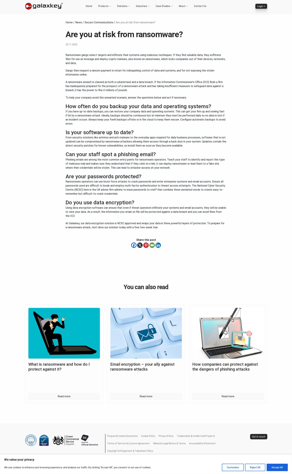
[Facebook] (134, 245)
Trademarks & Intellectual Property (196, 436)
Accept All (277, 467)
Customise (233, 467)
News (78, 22)
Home (69, 22)
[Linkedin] (158, 245)
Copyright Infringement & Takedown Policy (130, 450)
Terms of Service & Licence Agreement (128, 443)
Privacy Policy (166, 436)
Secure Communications (98, 22)
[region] (146, 464)
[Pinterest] (146, 245)
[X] (140, 245)
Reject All (255, 467)
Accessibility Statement (202, 443)
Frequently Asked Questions (122, 436)
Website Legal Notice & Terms (169, 443)
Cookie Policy (148, 436)
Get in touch (258, 436)
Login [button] (260, 6)
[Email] (152, 245)
